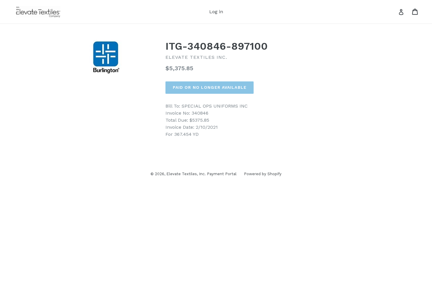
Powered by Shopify (263, 174)
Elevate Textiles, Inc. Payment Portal (201, 174)
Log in (216, 11)
